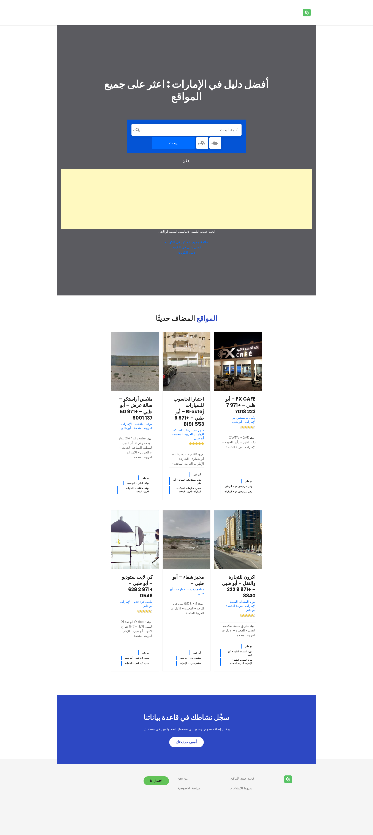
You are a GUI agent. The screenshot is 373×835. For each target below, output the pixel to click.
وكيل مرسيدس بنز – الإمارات (238, 491)
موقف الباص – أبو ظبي (138, 483)
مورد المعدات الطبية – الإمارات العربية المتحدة (241, 661)
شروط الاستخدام (241, 788)
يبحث (173, 143)
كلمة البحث (137, 130)
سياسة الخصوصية (189, 788)
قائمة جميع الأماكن (242, 778)
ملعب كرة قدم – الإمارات (137, 663)
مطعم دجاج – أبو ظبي (190, 658)
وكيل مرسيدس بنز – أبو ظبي (238, 486)
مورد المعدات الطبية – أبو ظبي (240, 653)
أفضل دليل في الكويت (186, 247)
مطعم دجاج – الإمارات (190, 663)
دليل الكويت (186, 252)
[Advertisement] (186, 199)
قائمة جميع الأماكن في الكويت (186, 242)
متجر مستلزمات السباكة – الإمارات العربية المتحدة (189, 490)
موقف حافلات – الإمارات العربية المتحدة (137, 490)
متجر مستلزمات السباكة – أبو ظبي (187, 481)
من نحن (183, 778)
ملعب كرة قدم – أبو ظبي (137, 658)
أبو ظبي (248, 481)
